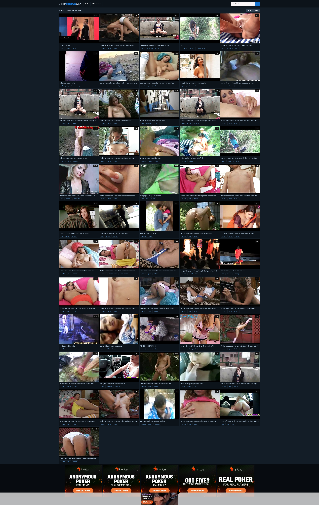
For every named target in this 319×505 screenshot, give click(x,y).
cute (228, 424)
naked (191, 274)
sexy (62, 48)
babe (143, 48)
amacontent (113, 274)
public (68, 48)
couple (224, 86)
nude (74, 48)
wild (188, 349)
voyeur (115, 236)
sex (142, 123)
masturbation (201, 48)
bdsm (237, 86)
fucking (236, 274)
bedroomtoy (124, 274)
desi (75, 386)
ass (102, 236)
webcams (77, 199)
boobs (229, 274)
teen (74, 123)
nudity (118, 86)
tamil (230, 236)
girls (109, 48)
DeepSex (70, 3)
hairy (68, 123)
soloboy (63, 86)
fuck (236, 48)
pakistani (77, 349)
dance (197, 274)
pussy (63, 123)
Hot (249, 10)
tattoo (231, 86)
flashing (196, 123)
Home (87, 4)
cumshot (110, 386)
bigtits (189, 386)
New (256, 10)
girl (183, 86)
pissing (77, 86)
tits (223, 424)
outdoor (157, 424)
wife (223, 48)
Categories (96, 4)
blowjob (117, 386)
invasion (104, 274)
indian (115, 48)
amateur (150, 48)
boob (114, 349)
